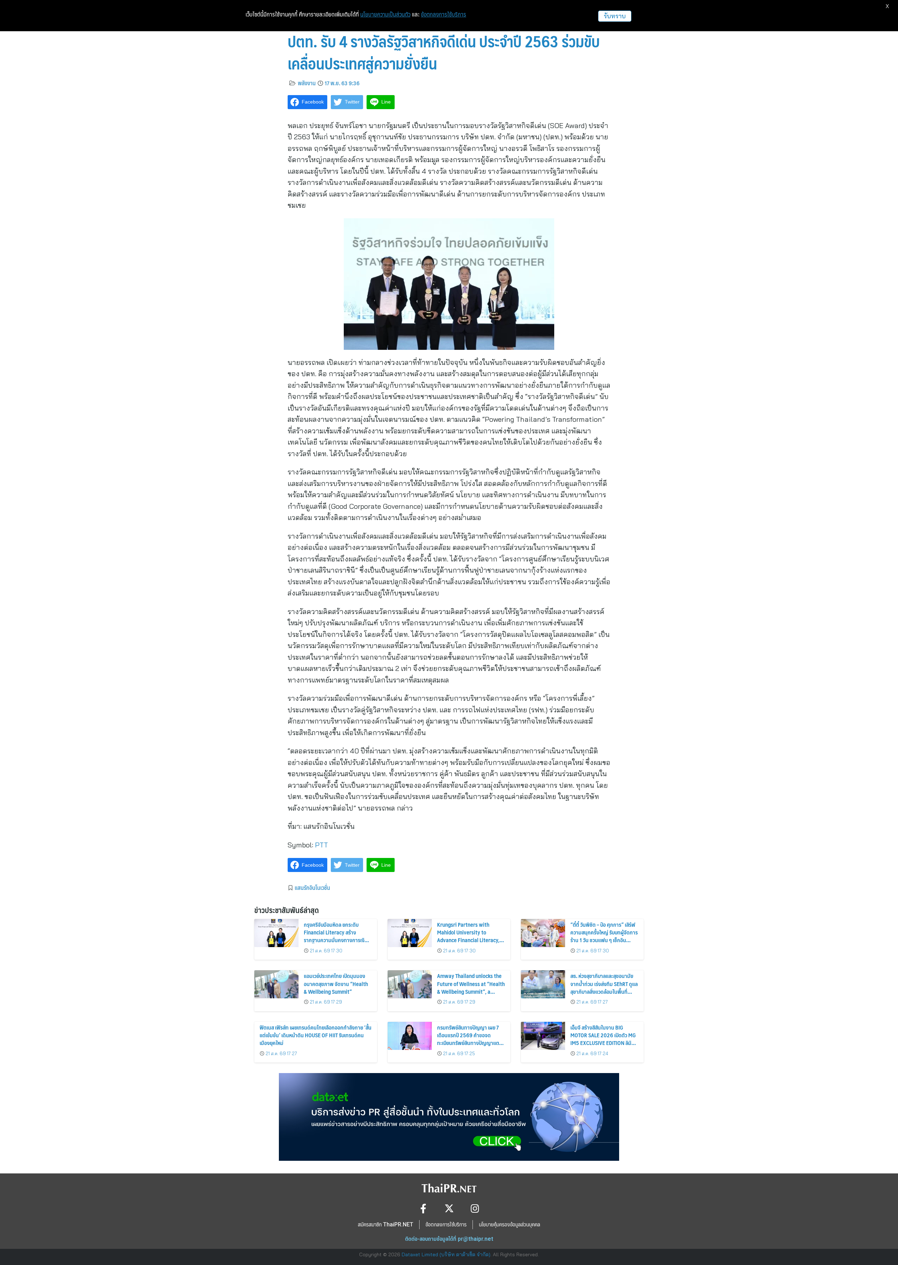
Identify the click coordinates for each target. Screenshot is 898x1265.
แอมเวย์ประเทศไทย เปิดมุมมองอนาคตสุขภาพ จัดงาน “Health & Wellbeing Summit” (336, 983)
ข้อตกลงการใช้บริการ (443, 14)
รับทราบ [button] (615, 16)
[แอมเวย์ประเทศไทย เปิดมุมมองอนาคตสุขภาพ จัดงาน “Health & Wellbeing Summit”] (276, 984)
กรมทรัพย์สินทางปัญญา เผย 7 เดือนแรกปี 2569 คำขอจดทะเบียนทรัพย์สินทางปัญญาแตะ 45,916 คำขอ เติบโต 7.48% (469, 1039)
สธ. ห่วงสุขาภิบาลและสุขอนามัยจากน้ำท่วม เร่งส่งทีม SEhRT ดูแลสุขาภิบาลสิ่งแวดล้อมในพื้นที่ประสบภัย (604, 987)
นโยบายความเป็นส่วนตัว (385, 14)
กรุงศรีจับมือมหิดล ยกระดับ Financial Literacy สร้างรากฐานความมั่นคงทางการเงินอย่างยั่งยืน (336, 936)
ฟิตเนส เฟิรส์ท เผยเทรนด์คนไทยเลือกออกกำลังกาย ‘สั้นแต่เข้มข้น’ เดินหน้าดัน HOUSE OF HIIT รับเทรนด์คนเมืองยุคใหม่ (315, 1035)
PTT (321, 844)
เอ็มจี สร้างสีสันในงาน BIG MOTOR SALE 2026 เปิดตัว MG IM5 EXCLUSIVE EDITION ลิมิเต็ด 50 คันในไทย (603, 1039)
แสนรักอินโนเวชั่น (312, 887)
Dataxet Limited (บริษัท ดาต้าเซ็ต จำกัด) (446, 1254)
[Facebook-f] (423, 1208)
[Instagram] (475, 1208)
